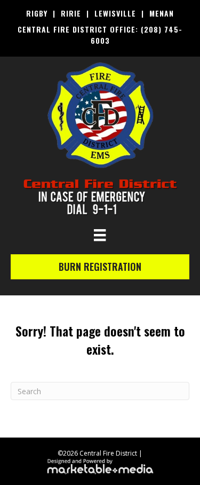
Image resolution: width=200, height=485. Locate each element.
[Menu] (100, 235)
